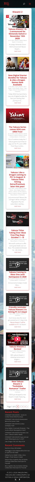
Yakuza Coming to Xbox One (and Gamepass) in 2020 (17, 274)
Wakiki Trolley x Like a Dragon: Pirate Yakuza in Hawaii (15, 456)
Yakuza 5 (21, 135)
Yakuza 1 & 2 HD (17, 191)
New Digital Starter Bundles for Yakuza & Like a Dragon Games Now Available (17, 80)
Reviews (23, 351)
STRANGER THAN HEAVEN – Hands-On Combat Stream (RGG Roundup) (16, 416)
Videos (21, 40)
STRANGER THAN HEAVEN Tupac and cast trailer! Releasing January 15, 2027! (16, 438)
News (25, 188)
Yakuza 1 (11, 191)
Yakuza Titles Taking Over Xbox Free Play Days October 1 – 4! (17, 234)
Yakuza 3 (11, 135)
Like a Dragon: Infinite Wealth (17, 87)
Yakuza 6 (24, 193)
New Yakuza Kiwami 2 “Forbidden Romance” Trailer (17, 385)
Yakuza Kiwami (21, 90)
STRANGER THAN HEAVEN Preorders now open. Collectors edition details (16, 433)
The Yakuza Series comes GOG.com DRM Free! (17, 129)
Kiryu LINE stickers (16, 448)
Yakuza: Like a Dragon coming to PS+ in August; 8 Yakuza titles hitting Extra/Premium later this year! (17, 179)
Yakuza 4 (16, 135)
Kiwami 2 (17, 40)
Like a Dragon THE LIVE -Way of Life (15, 441)
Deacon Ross (8, 459)
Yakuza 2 (24, 191)
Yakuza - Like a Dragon (15, 190)
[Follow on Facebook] (19, 479)
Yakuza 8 (15, 90)
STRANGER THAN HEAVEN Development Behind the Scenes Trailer (16, 420)
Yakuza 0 (23, 190)
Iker (6, 466)
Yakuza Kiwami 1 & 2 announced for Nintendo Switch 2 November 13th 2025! (17, 34)
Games (17, 86)
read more (17, 51)
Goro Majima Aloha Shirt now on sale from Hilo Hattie (17, 451)
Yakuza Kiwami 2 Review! (17, 347)
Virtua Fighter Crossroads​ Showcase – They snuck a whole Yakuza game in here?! (17, 429)
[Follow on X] (15, 479)
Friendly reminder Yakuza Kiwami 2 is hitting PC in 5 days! (17, 309)
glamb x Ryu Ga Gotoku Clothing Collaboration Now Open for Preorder (16, 461)
